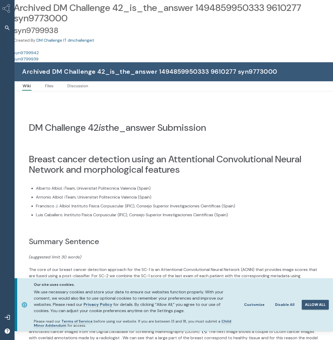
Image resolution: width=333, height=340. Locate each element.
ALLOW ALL (315, 304)
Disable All (284, 304)
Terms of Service (77, 321)
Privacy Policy (98, 304)
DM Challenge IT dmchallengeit (65, 40)
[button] (7, 28)
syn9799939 (26, 59)
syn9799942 (26, 52)
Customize (254, 304)
